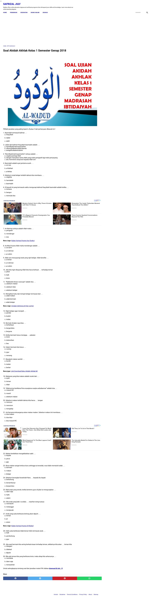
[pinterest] (64, 578)
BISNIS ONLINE (35, 12)
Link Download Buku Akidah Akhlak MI (24, 371)
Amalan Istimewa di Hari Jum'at (22, 306)
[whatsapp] (89, 578)
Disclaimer (62, 594)
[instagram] (147, 6)
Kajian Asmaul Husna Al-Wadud (22, 526)
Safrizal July (11, 4)
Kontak (56, 594)
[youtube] (143, 6)
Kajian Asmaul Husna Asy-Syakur (23, 241)
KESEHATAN (23, 12)
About (90, 594)
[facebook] (134, 6)
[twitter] (139, 6)
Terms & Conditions (72, 594)
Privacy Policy (83, 594)
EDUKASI (45, 12)
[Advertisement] (52, 29)
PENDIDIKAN (13, 12)
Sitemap (96, 594)
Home (5, 12)
